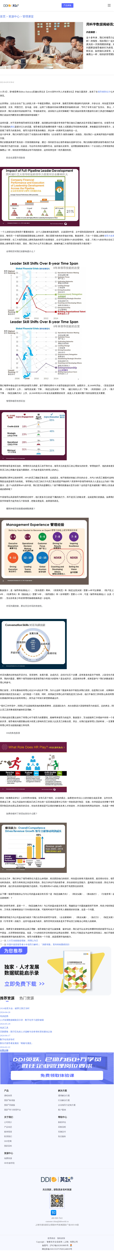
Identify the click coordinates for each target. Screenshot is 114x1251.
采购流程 (62, 1127)
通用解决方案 (64, 1096)
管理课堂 (28, 16)
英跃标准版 (9, 1100)
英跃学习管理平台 (12, 1110)
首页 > (4, 16)
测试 (12, 127)
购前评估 (62, 1122)
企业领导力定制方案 (67, 1105)
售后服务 (62, 1136)
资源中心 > (15, 16)
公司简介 (8, 1122)
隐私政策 (61, 1238)
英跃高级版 (9, 1105)
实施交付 (62, 1132)
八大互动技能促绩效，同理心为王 (22, 941)
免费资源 (8, 1158)
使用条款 (51, 1238)
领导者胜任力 (104, 92)
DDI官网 (8, 1141)
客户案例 (62, 1110)
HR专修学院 (9, 1163)
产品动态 (8, 1127)
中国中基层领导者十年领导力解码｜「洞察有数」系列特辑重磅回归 (38, 944)
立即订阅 (4, 1050)
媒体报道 (8, 1132)
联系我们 (8, 1136)
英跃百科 (8, 1146)
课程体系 (8, 1096)
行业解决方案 (64, 1100)
